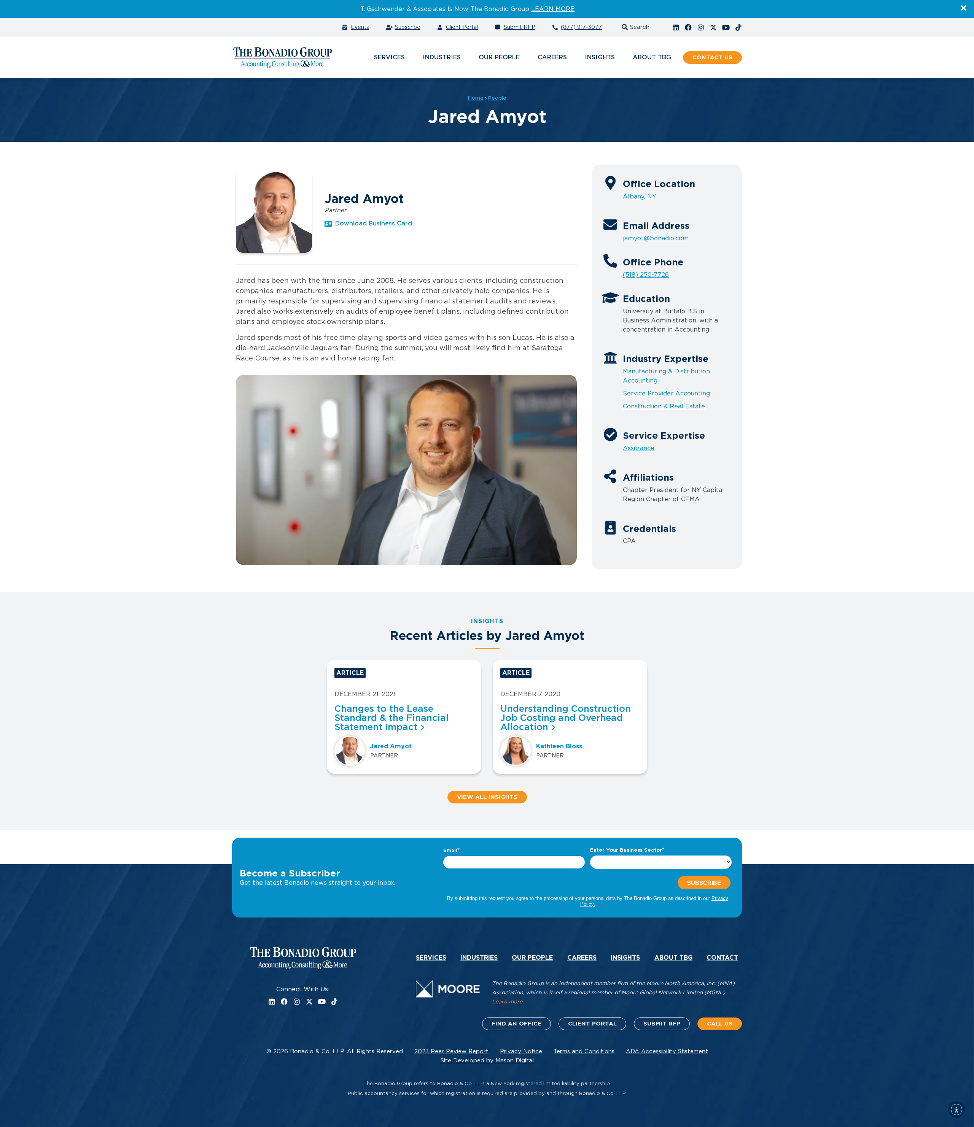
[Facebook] (688, 27)
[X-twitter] (713, 27)
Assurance (638, 448)
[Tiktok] (738, 27)
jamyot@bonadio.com (656, 238)
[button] (634, 27)
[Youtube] (726, 27)
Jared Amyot (391, 746)
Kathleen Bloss (559, 746)
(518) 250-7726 (646, 275)
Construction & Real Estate (664, 406)
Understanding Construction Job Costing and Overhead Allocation (565, 718)
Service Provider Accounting (666, 393)
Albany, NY (639, 197)
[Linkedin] (675, 27)
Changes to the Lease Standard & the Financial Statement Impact (391, 718)
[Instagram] (700, 27)
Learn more (507, 1002)
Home (476, 98)
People (497, 98)
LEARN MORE (553, 9)
